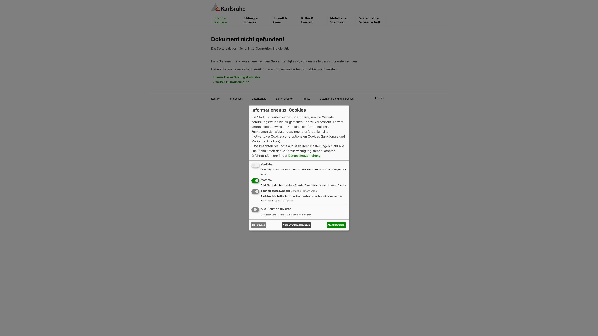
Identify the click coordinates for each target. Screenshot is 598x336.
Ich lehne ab (258, 225)
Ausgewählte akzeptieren (296, 225)
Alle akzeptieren (336, 225)
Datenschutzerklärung (304, 155)
